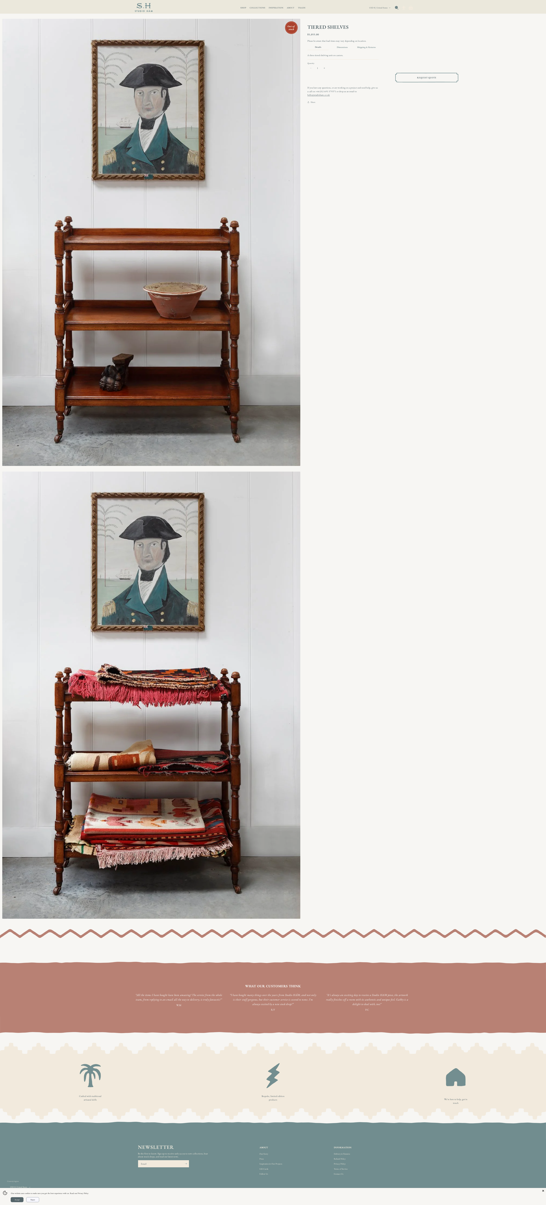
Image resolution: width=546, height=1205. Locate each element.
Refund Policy (340, 1158)
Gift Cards (263, 1169)
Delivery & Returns (342, 1154)
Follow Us (263, 1174)
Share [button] (313, 102)
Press (261, 1158)
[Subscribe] (186, 1163)
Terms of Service (341, 1169)
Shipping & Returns (366, 47)
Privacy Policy (340, 1163)
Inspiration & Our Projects (270, 1163)
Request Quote (426, 77)
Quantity (310, 63)
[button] (243, 7)
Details (318, 47)
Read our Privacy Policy (79, 1193)
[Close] (543, 1190)
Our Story (263, 1154)
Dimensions (342, 47)
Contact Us (339, 1174)
